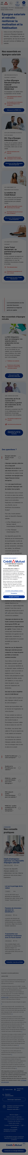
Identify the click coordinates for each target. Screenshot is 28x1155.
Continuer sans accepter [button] (9, 558)
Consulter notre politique (14, 590)
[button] (14, 596)
